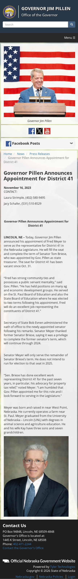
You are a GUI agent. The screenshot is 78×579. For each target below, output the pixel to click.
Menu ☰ (69, 38)
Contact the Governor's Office (23, 548)
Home (8, 154)
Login (71, 577)
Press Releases (40, 154)
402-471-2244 (22, 544)
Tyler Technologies (62, 567)
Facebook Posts (25, 143)
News (20, 154)
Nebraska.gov (25, 577)
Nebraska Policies (51, 577)
